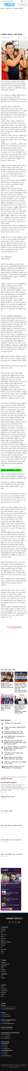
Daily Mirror (3, 931)
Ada (2, 932)
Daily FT (2, 936)
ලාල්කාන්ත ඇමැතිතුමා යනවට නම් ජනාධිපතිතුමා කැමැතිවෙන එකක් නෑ (14, 732)
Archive (2, 996)
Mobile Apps (3, 992)
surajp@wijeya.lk (6, 1048)
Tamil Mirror (3, 938)
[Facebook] (9, 922)
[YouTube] (19, 922)
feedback (3, 994)
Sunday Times (4, 934)
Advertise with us (4, 990)
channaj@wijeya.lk (6, 1038)
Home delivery (4, 989)
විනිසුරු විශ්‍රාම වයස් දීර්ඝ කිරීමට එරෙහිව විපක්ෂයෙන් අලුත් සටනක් (13, 758)
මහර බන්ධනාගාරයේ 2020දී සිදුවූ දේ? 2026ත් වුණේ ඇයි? (14, 737)
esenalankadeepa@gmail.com (8, 1008)
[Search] (18, 4)
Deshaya (3, 940)
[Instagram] (16, 922)
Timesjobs (3, 977)
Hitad (2, 976)
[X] (12, 922)
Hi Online (3, 945)
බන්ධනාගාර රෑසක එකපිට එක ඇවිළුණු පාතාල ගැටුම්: (15, 762)
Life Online (3, 943)
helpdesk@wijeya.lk (6, 1016)
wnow (2, 953)
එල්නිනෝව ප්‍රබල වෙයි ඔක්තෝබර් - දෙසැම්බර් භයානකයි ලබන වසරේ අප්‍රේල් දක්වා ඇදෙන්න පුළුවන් (15, 742)
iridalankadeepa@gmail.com (8, 1023)
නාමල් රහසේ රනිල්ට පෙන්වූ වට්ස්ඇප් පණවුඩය (15, 728)
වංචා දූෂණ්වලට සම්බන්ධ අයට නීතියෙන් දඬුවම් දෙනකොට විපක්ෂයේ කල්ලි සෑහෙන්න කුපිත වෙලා (15, 748)
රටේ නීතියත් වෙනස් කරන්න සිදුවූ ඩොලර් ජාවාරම (13, 753)
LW (1, 947)
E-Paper (2, 987)
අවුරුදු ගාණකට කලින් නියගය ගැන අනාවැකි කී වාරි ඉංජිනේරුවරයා (14, 767)
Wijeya (2, 951)
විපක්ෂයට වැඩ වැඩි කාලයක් (13, 723)
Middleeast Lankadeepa (6, 942)
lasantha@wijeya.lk (6, 1055)
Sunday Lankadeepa (5, 964)
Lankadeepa (3, 929)
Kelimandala (3, 949)
